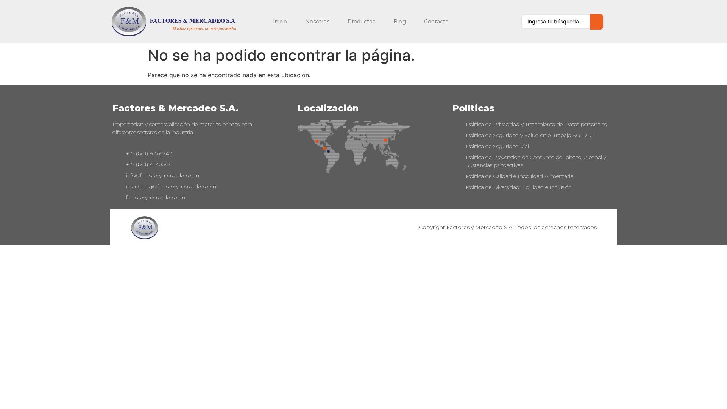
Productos (361, 21)
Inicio (280, 21)
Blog (399, 21)
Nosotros (317, 21)
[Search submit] (596, 22)
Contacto (436, 21)
